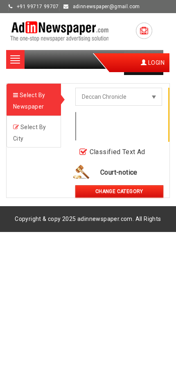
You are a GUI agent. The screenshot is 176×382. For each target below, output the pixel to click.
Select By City (29, 133)
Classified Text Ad (117, 152)
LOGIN (156, 62)
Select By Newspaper (29, 101)
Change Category (119, 191)
